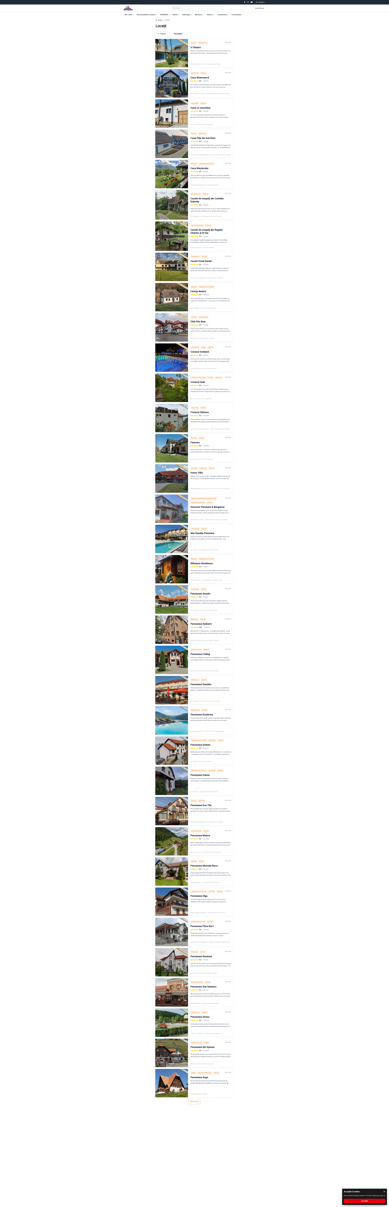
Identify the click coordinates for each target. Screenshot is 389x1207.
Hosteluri (194, 468)
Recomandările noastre (146, 15)
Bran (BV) (194, 163)
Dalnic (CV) (218, 377)
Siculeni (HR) (195, 589)
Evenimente (237, 15)
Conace (203, 347)
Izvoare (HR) (203, 468)
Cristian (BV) (195, 347)
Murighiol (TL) (203, 43)
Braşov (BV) (194, 619)
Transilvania (222, 15)
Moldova (198, 15)
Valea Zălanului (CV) (197, 225)
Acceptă (364, 1201)
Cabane (193, 1072)
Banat (175, 15)
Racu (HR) (194, 438)
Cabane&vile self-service (206, 163)
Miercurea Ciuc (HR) (197, 982)
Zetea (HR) (212, 891)
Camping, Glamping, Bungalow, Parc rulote (203, 498)
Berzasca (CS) (195, 710)
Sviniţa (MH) (194, 103)
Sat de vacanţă (203, 317)
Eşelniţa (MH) (195, 528)
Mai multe (194, 1102)
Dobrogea (186, 15)
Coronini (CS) (195, 679)
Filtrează (163, 34)
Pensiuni (193, 43)
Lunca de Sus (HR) (196, 1042)
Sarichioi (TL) (203, 133)
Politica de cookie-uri (378, 1195)
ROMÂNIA (164, 15)
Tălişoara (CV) (195, 256)
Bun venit (129, 15)
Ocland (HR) (212, 770)
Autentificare (259, 8)
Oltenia (210, 15)
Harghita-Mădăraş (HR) (204, 1072)
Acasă (160, 20)
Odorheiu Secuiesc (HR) (198, 502)
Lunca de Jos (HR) (196, 649)
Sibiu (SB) (201, 800)
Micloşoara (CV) (196, 194)
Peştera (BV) (194, 73)
